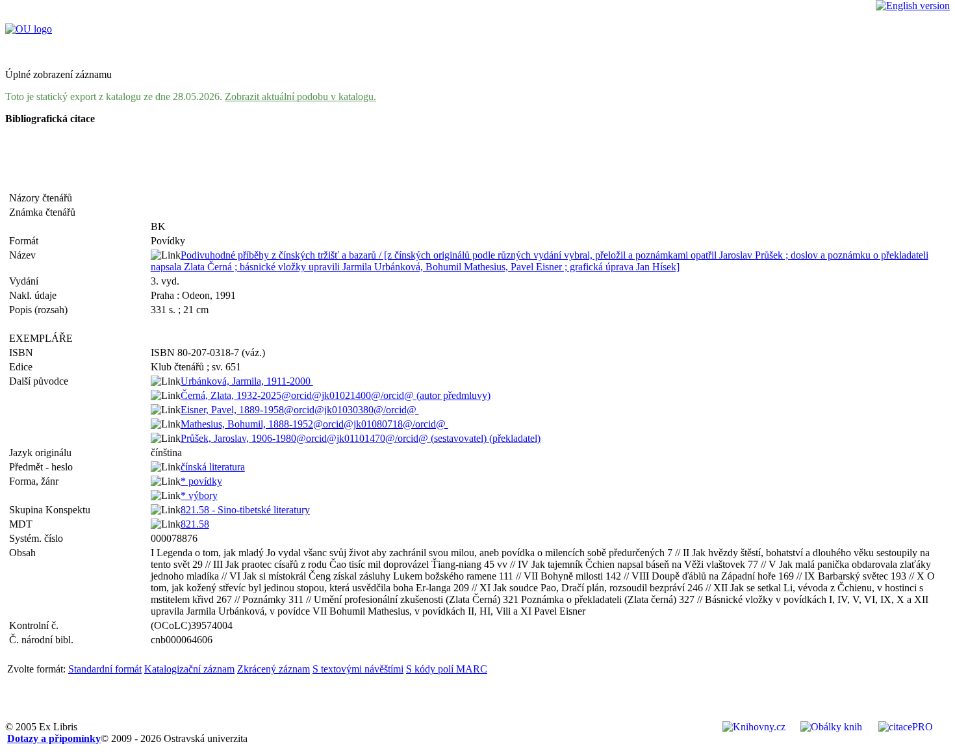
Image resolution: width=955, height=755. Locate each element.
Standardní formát (105, 668)
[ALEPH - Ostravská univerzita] (28, 28)
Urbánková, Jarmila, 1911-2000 (247, 381)
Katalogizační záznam (189, 668)
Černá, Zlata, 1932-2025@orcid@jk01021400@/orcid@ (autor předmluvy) (335, 395)
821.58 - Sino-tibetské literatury (245, 509)
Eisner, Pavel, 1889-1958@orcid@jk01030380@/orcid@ (300, 409)
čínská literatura (213, 466)
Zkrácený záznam (273, 668)
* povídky (201, 481)
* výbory (199, 495)
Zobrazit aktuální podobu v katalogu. (300, 96)
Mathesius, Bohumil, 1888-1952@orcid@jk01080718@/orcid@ (314, 423)
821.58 (195, 524)
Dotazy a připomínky (54, 738)
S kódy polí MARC (446, 668)
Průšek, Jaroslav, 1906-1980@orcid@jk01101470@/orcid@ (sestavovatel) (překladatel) (361, 438)
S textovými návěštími (357, 668)
